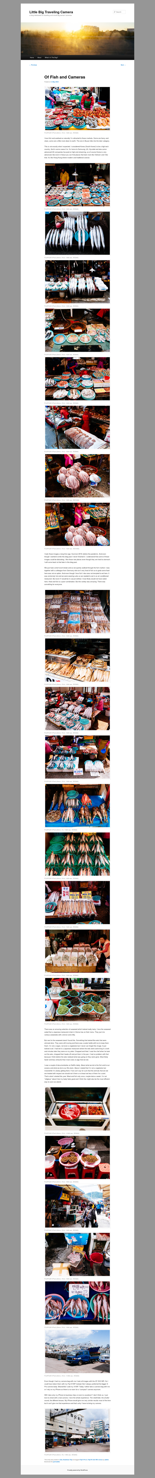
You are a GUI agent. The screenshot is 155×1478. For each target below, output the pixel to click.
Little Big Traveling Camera (51, 11)
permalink (56, 1462)
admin (107, 1460)
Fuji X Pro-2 (83, 1460)
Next (123, 65)
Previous (33, 65)
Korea (100, 1460)
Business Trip (67, 1460)
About (39, 57)
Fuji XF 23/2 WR (93, 1460)
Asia (61, 1460)
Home (32, 57)
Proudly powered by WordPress (77, 1470)
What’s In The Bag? (51, 57)
